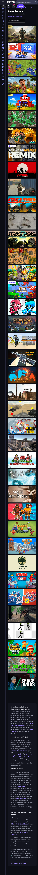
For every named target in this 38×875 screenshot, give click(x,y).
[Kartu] (2, 44)
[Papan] (2, 63)
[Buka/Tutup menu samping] (3, 2)
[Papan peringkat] (2, 30)
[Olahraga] (2, 60)
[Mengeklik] (2, 54)
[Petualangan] (2, 66)
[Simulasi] (2, 73)
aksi (31, 723)
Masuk (20, 6)
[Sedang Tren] (2, 18)
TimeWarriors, (21, 799)
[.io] (2, 41)
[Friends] (3, 6)
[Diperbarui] (2, 21)
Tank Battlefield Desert (20, 824)
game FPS (17, 755)
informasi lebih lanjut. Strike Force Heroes (22, 756)
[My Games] (8, 6)
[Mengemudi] (2, 57)
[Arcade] (2, 38)
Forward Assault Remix (19, 751)
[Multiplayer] (2, 27)
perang (22, 725)
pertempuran (15, 725)
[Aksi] (2, 35)
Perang (27, 8)
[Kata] (2, 48)
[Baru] (2, 14)
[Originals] (2, 24)
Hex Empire (21, 786)
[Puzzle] (2, 70)
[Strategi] (2, 76)
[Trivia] (2, 79)
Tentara (33, 8)
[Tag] (2, 84)
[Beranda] (2, 8)
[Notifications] (13, 6)
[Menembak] (2, 51)
